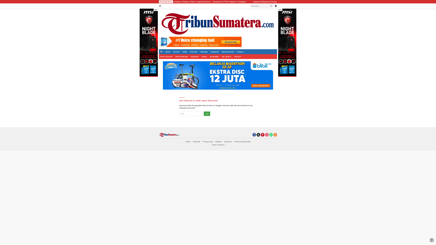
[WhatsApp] (271, 135)
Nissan (204, 57)
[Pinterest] (262, 135)
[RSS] (275, 135)
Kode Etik (196, 142)
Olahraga (204, 52)
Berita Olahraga (181, 57)
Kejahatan (195, 57)
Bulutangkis (214, 57)
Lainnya (240, 52)
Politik (185, 52)
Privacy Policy (208, 142)
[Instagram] (267, 135)
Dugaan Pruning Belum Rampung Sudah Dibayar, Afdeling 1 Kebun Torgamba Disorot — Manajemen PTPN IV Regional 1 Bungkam (175, 2)
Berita (168, 52)
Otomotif (193, 52)
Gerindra (237, 57)
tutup (155, 10)
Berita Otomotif (228, 52)
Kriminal (176, 52)
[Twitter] (258, 135)
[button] (271, 6)
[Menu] (160, 6)
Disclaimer (228, 142)
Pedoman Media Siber (242, 142)
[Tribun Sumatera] (218, 24)
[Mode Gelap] (276, 6)
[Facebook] (254, 135)
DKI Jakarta (226, 57)
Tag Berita (215, 52)
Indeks (188, 142)
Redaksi (219, 142)
